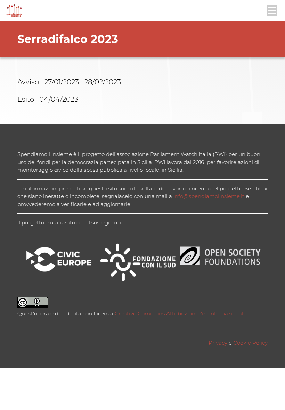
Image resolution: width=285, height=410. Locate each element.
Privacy (218, 342)
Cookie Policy (250, 342)
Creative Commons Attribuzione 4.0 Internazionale (180, 313)
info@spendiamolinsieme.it (208, 196)
